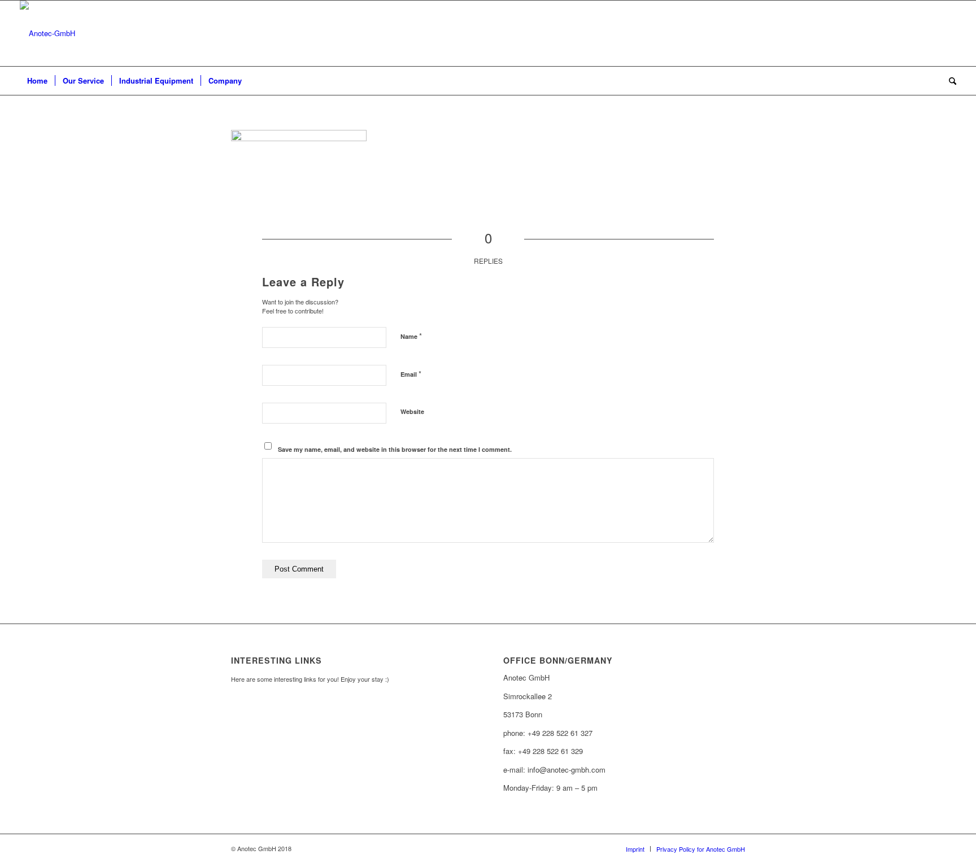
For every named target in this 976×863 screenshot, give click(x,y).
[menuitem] (37, 81)
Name (411, 335)
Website (412, 411)
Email (410, 373)
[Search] (949, 81)
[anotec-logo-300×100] (47, 33)
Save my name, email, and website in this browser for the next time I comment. (395, 449)
